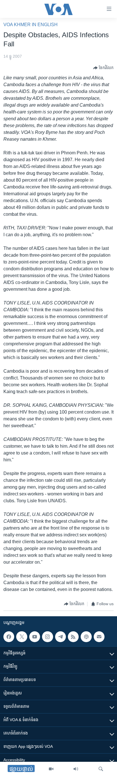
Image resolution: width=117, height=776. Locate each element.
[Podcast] (86, 636)
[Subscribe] (99, 636)
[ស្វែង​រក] (100, 769)
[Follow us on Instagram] (47, 636)
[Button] (103, 68)
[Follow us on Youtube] (34, 636)
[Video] (51, 769)
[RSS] (73, 636)
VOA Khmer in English (30, 24)
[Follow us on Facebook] (8, 636)
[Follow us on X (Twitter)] (21, 636)
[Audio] (75, 769)
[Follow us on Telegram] (60, 636)
